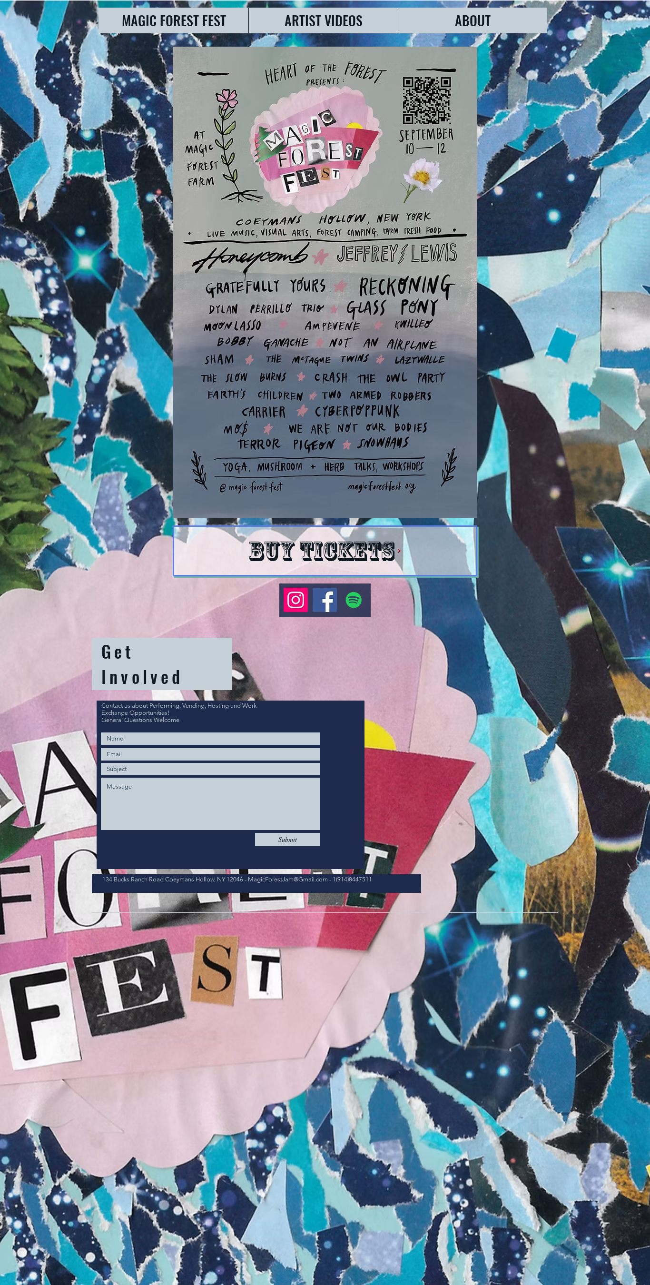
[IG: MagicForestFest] (296, 600)
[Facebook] (325, 600)
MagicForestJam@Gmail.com (288, 879)
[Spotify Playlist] (354, 600)
